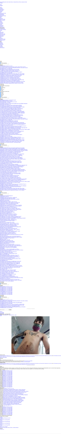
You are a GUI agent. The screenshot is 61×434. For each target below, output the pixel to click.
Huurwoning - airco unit (5, 239)
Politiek (1, 11)
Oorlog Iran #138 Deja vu (5, 200)
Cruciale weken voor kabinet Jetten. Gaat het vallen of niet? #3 (11, 245)
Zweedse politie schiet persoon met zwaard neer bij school (10, 267)
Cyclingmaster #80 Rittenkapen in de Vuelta (8, 274)
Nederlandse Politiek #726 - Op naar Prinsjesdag (8, 207)
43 (40, 355)
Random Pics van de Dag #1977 (7, 385)
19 (17, 355)
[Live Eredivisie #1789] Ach (5, 250)
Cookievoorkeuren (15, 427)
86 (20, 356)
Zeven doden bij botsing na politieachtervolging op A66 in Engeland (11, 108)
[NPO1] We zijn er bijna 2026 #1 (6, 252)
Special (2, 95)
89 (23, 356)
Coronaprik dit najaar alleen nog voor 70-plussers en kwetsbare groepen (12, 111)
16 (14, 355)
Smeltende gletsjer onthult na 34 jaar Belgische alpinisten (10, 80)
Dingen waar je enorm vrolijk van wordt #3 (8, 269)
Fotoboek (1, 43)
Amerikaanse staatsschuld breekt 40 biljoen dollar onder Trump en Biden (12, 73)
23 (21, 355)
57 (53, 355)
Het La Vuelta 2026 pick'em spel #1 (6, 211)
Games (1, 30)
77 (11, 356)
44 (41, 355)
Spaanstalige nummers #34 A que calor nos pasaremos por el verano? (11, 234)
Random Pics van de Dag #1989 (6, 289)
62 (58, 355)
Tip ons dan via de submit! (28, 360)
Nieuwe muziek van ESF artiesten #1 (7, 272)
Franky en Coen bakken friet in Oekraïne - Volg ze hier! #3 (10, 208)
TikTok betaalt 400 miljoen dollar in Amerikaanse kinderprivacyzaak (11, 114)
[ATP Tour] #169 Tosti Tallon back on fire (8, 206)
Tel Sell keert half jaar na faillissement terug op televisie (9, 77)
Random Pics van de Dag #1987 (7, 374)
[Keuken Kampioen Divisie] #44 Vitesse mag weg (9, 276)
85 (19, 356)
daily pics (1, 357)
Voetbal (1, 21)
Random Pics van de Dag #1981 (7, 381)
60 (56, 355)
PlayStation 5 (2, 35)
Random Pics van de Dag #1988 (7, 410)
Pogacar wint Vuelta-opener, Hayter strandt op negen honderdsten (11, 105)
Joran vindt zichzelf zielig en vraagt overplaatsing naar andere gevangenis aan (13, 123)
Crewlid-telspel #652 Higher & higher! (7, 220)
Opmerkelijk (2, 313)
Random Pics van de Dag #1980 (7, 382)
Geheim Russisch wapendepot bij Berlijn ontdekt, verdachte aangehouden (12, 148)
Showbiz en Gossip (3, 13)
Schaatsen (1, 26)
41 (38, 355)
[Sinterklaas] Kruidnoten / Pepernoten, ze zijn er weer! (9, 255)
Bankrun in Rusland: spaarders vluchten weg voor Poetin (10, 70)
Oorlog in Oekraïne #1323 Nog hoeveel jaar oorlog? (9, 203)
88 (22, 356)
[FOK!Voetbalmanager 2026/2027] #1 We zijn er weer (9, 279)
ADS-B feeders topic (4, 254)
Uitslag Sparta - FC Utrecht (5, 102)
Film (0, 17)
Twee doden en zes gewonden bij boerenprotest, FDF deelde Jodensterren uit (13, 189)
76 (10, 356)
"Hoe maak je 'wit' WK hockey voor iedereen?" (8, 214)
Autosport (1, 23)
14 (12, 355)
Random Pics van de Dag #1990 (6, 72)
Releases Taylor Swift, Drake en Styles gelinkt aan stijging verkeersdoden (12, 112)
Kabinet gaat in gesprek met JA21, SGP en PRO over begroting (11, 154)
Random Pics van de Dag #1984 (6, 294)
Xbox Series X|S (2, 34)
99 (32, 356)
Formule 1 (1, 22)
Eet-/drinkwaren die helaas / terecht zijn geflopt (8, 219)
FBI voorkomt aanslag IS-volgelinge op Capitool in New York (10, 126)
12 (10, 355)
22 (20, 355)
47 (44, 355)
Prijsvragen (1, 44)
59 (55, 355)
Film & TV (1, 36)
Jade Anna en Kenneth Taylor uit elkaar (7, 222)
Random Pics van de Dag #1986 (6, 292)
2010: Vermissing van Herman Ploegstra (7, 241)
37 (34, 355)
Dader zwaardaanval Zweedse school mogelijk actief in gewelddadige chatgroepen (13, 103)
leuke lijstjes (5, 357)
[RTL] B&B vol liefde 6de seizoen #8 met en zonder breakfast (10, 209)
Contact (1, 45)
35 (32, 355)
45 (42, 355)
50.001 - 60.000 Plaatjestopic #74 (6, 230)
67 (2, 356)
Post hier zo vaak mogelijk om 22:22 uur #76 (8, 264)
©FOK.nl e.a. (2, 429)
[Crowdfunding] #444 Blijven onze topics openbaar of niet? (10, 258)
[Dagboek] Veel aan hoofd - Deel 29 (6, 273)
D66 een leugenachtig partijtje (5, 187)
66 (1, 356)
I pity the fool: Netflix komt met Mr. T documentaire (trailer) (10, 76)
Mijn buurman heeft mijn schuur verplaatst (7, 198)
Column (2, 93)
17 (15, 355)
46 (43, 355)
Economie (1, 10)
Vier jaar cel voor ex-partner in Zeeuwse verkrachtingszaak (10, 244)
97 (30, 356)
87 (21, 356)
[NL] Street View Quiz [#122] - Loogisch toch (8, 197)
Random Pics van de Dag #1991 (6, 68)
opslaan (1, 99)
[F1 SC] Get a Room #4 (5, 278)
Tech (0, 12)
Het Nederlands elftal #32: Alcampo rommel (8, 233)
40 (37, 355)
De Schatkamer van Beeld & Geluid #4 (7, 232)
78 (12, 356)
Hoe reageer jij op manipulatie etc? (6, 227)
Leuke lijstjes (2, 312)
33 (30, 355)
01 (0, 355)
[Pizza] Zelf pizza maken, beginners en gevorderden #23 (10, 202)
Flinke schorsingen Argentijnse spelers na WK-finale (9, 120)
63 (59, 355)
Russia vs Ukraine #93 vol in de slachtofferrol (8, 247)
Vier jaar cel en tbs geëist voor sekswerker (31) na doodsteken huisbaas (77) (12, 124)
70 (5, 356)
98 (31, 356)
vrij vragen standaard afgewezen (6, 268)
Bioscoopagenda (2, 20)
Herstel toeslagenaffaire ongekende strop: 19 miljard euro (10, 263)
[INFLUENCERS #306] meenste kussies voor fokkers (9, 199)
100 (34, 356)
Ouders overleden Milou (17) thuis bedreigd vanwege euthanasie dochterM (12, 218)
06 (5, 355)
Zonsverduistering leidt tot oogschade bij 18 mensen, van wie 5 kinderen (12, 190)
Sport (2, 88)
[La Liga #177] (3, 235)
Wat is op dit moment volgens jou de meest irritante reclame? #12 (11, 266)
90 (24, 356)
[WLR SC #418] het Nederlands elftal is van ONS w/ (9, 249)
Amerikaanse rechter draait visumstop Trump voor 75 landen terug (11, 117)
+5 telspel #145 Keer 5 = (5, 243)
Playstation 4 (2, 32)
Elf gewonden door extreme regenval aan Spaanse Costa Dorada (10, 280)
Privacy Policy (10, 427)
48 (45, 355)
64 (60, 355)
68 (3, 356)
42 (39, 355)
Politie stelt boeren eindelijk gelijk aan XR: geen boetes (9, 69)
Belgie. (2, 248)
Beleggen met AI (4, 260)
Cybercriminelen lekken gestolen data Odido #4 (8, 225)
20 (18, 355)
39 (36, 355)
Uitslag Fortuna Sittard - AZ (5, 104)
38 (35, 355)
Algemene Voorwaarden (3, 427)
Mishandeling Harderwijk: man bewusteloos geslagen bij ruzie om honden (12, 147)
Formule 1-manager (3, 29)
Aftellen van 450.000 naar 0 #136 (6, 240)
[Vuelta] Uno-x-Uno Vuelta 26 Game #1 (7, 257)
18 (16, 355)
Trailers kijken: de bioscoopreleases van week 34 (8, 101)
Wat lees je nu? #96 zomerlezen (6, 259)
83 (17, 356)
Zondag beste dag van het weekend (6, 174)
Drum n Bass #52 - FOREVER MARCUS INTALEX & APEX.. (11, 265)
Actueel (2, 86)
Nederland (1, 8)
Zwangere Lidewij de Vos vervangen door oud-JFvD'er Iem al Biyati (11, 82)
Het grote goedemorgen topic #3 (6, 195)
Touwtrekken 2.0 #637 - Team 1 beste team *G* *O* (9, 223)
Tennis (1, 24)
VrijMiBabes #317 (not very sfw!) (6, 291)
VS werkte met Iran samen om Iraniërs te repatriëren (9, 71)
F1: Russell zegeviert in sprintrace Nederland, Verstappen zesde (10, 110)
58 (54, 355)
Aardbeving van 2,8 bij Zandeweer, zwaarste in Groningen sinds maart (12, 131)
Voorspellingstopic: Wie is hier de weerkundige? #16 (9, 271)
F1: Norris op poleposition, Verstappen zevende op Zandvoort (10, 109)
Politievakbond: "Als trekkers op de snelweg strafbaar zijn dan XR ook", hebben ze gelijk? (15, 129)
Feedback (1, 46)
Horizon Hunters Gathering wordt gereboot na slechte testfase (10, 138)
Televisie (1, 18)
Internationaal (2, 9)
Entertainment (3, 87)
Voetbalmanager (2, 28)
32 (29, 355)
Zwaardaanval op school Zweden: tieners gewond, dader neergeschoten (12, 122)
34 (31, 355)
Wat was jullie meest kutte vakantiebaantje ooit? (8, 228)
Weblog (1, 42)
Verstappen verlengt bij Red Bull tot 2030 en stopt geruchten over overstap (12, 81)
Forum (1, 40)
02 (1, 355)
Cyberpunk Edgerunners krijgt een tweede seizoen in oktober (10, 116)
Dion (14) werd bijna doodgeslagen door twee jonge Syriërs (10, 226)
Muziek (1, 16)
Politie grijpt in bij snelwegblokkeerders (7, 275)
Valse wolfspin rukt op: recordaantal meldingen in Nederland (10, 137)
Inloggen (1, 2)
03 (2, 355)
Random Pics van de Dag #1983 (7, 379)
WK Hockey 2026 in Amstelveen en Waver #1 (8, 210)
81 (15, 356)
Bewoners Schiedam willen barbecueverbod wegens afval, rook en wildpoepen (13, 185)
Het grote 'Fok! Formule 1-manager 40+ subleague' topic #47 (10, 216)
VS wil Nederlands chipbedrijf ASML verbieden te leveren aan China (11, 83)
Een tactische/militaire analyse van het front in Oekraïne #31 (10, 236)
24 (22, 355)
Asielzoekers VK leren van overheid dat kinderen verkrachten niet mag (12, 79)
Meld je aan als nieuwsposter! (25, 361)
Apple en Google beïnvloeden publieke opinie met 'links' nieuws (11, 75)
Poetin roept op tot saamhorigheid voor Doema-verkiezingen (10, 107)
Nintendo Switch (2, 33)
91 (25, 356)
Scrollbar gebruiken (4, 97)
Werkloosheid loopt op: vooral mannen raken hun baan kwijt (10, 78)
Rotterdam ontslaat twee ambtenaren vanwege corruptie (9, 224)
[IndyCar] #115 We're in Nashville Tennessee (8, 246)
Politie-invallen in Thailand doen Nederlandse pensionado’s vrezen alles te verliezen (14, 67)
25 (23, 355)
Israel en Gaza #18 (4, 196)
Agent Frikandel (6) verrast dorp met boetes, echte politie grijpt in (11, 134)
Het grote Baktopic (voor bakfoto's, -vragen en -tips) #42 (10, 229)
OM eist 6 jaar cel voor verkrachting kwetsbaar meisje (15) (10, 177)
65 (0, 356)
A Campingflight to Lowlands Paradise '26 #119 (8, 253)
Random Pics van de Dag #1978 (7, 384)
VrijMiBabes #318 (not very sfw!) (6, 163)
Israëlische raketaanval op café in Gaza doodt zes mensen (10, 182)
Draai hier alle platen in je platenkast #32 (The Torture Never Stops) (11, 277)
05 (4, 355)
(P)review (2, 94)
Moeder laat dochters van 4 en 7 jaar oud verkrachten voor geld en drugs (12, 74)
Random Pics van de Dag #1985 (6, 293)
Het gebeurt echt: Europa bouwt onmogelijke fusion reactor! (10, 217)
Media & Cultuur (2, 19)
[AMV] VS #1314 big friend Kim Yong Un (8, 204)
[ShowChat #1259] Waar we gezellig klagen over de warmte (10, 261)
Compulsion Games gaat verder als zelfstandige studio (9, 113)
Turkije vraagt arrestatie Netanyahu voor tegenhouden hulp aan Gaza (11, 115)
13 (11, 355)
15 (13, 355)
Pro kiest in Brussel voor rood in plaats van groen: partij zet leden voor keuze (13, 66)
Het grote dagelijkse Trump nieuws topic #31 (8, 213)
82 (16, 356)
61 (57, 355)
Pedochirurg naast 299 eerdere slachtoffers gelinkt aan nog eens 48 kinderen (12, 306)
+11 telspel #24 (3, 238)
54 (50, 355)
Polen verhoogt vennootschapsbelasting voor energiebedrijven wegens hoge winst (13, 127)
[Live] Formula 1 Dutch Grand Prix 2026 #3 (8, 215)
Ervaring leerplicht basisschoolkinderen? (7, 242)
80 (14, 356)
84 (18, 356)
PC (0, 31)
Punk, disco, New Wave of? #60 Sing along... (8, 231)
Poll (1, 96)
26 (24, 355)
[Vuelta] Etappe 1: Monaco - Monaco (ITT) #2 (8, 201)
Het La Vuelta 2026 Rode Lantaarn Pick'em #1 (8, 251)
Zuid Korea (3, 221)
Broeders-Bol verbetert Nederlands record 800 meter (9, 121)
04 (3, 355)
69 (4, 356)
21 (19, 355)
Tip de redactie (2, 47)
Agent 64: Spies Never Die (5, 135)
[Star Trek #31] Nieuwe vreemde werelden (8, 270)
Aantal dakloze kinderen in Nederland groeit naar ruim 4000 (10, 128)
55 (51, 355)
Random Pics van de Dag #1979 (7, 383)
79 (13, 356)
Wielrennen (1, 25)
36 (33, 355)
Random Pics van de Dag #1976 (7, 386)
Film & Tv (2, 89)
